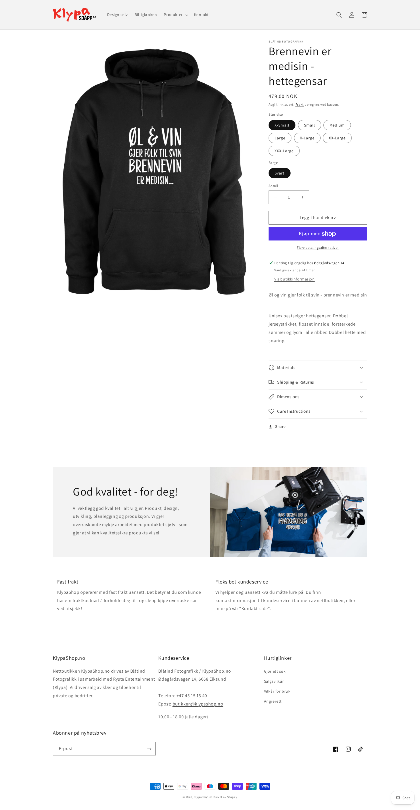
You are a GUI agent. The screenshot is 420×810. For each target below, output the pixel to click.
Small (309, 125)
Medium (337, 125)
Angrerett (273, 701)
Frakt (299, 104)
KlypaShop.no (203, 797)
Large (280, 138)
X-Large (307, 138)
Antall (273, 185)
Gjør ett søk (275, 671)
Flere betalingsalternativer (318, 247)
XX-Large (337, 138)
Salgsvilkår (274, 681)
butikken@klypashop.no (198, 704)
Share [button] (280, 426)
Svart (280, 173)
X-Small (282, 125)
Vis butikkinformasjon (294, 279)
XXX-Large (284, 150)
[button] (175, 15)
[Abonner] (149, 748)
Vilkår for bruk (277, 691)
